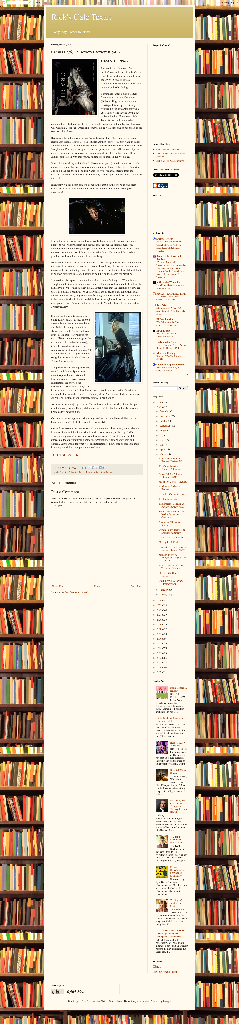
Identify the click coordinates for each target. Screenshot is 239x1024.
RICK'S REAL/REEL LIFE (171, 293)
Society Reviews (164, 239)
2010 (159, 667)
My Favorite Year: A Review (173, 481)
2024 (159, 600)
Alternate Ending (165, 353)
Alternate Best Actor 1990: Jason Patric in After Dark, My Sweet (170, 310)
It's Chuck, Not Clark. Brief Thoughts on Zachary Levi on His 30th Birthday (171, 808)
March (163, 454)
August (163, 430)
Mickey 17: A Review (170, 542)
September (165, 425)
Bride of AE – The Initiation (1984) (169, 357)
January (164, 594)
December (165, 411)
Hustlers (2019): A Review (178, 744)
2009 (159, 672)
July (162, 435)
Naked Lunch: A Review (171, 537)
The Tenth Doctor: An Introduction (176, 839)
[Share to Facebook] (100, 467)
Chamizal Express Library (170, 364)
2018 (159, 629)
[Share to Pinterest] (103, 467)
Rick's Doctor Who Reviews (170, 160)
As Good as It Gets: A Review (170, 488)
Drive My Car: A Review (171, 494)
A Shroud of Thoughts (168, 282)
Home (97, 586)
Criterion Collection (69, 472)
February (164, 589)
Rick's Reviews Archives (168, 149)
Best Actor (161, 305)
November (165, 416)
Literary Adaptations (95, 472)
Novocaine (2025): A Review (169, 523)
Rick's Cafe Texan (81, 16)
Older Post (136, 586)
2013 (159, 653)
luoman (145, 1001)
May (162, 444)
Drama (82, 472)
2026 (159, 402)
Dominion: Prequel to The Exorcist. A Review (172, 531)
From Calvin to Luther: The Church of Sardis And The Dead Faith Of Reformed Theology (169, 246)
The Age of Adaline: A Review (176, 903)
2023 (159, 605)
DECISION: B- (64, 455)
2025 (159, 407)
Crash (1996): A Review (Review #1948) (171, 582)
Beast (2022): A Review (178, 771)
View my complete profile (166, 971)
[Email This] (90, 467)
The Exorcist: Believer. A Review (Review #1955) (172, 505)
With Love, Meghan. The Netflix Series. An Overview (171, 514)
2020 (159, 619)
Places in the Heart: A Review (170, 574)
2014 (159, 648)
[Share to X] (96, 467)
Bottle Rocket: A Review (178, 689)
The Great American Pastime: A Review (169, 468)
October (164, 421)
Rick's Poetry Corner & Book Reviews (170, 155)
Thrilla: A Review (168, 499)
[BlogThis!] (93, 467)
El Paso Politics (164, 319)
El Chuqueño (163, 330)
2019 (159, 624)
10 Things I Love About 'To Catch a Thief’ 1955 (169, 298)
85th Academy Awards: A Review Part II (170, 719)
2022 (159, 610)
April (163, 449)
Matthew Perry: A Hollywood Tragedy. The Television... (172, 557)
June (162, 440)
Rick (158, 967)
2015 (159, 643)
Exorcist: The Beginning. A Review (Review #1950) (172, 548)
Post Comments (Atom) (76, 592)
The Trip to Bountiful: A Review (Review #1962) (172, 460)
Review (109, 472)
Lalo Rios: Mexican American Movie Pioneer (170, 287)
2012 (159, 657)
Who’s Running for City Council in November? (167, 324)
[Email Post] (83, 467)
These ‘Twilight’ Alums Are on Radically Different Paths (171, 346)
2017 (159, 634)
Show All (184, 375)
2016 (159, 638)
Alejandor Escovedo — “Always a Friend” (167, 335)
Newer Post (58, 586)
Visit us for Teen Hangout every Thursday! (168, 369)
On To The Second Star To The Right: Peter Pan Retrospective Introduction (170, 933)
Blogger (167, 1001)
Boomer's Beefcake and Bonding (168, 257)
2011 (159, 662)
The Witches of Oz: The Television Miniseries (171, 567)
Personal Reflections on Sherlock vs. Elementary (177, 871)
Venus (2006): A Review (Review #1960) (171, 475)
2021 (159, 614)
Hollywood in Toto (166, 342)
